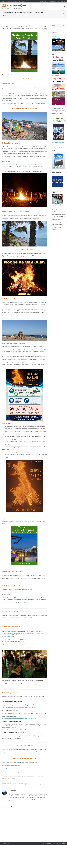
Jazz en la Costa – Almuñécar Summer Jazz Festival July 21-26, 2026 (16, 783)
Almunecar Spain (6, 776)
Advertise (45, 1)
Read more (27, 602)
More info (35, 647)
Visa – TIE (12, 1)
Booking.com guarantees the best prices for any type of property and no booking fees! (19, 707)
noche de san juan (36, 776)
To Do (16, 1)
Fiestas (23, 776)
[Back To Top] (63, 841)
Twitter (58, 1)
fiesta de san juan (19, 776)
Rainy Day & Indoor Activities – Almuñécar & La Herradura (35, 784)
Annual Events (9, 772)
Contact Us (41, 1)
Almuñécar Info (7, 843)
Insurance (22, 1)
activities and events (16, 617)
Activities (4, 772)
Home (3, 1)
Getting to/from (7, 1)
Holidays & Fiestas (21, 772)
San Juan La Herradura (10, 778)
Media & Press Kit (52, 1)
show (10, 74)
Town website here (10, 636)
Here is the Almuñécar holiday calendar (10, 768)
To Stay (19, 1)
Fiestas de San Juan (29, 776)
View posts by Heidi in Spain (13, 792)
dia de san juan (12, 776)
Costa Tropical (15, 772)
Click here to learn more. (57, 152)
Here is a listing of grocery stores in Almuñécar (11, 765)
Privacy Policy (63, 1)
